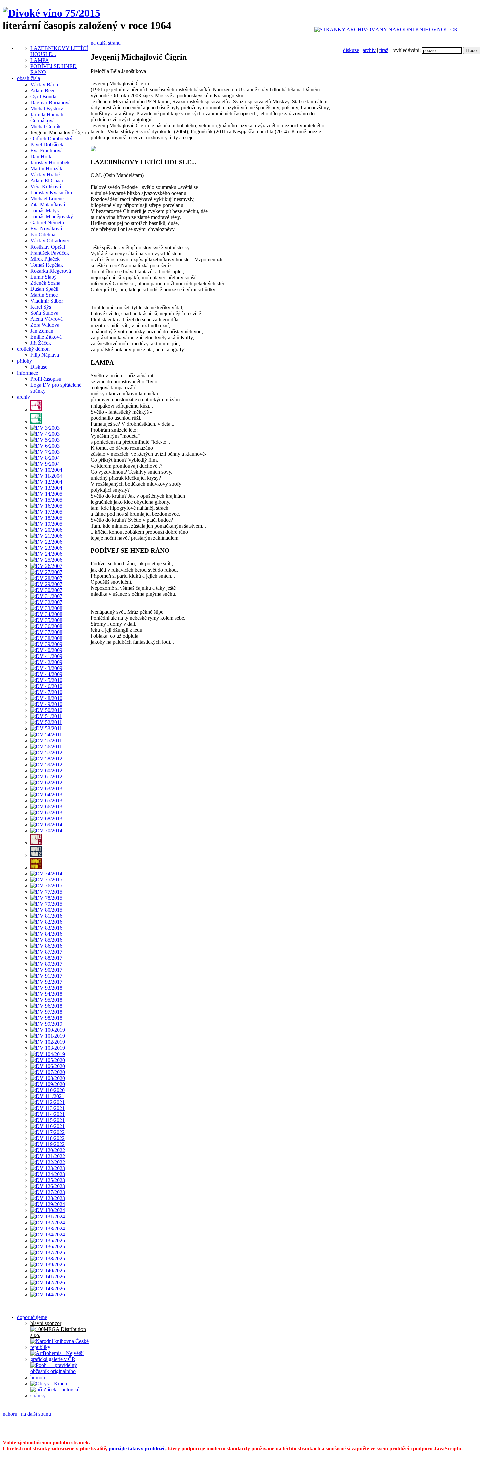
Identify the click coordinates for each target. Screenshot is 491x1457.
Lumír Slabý (43, 277)
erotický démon (33, 349)
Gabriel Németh (47, 222)
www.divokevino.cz (433, 1425)
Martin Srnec (44, 295)
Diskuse (38, 367)
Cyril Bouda (43, 96)
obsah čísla (28, 78)
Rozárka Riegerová (50, 271)
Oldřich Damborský (51, 138)
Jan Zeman (41, 331)
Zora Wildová (44, 325)
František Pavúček (49, 253)
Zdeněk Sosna (45, 283)
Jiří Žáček (40, 343)
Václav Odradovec (50, 241)
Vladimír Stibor (46, 301)
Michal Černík (45, 126)
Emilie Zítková (46, 337)
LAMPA (39, 60)
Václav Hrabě (45, 174)
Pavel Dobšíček (46, 144)
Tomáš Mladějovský (51, 216)
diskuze (351, 50)
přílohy (24, 361)
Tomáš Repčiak (46, 265)
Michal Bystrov (46, 108)
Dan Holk (40, 156)
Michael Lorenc (47, 198)
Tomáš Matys (44, 210)
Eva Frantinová (46, 150)
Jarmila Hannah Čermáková (46, 117)
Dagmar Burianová (50, 102)
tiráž (383, 50)
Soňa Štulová (44, 313)
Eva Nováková (46, 228)
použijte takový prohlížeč (137, 1448)
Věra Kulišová (45, 186)
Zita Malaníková (47, 204)
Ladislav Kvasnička (51, 192)
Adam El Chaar (46, 180)
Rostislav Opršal (47, 247)
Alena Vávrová (46, 319)
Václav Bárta (44, 84)
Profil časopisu (45, 379)
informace (27, 373)
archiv (369, 50)
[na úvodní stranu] (51, 13)
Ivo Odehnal (43, 234)
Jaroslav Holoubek (50, 162)
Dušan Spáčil (44, 289)
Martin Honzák (46, 168)
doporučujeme (32, 1317)
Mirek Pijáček (45, 259)
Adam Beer (42, 90)
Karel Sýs (40, 307)
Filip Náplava (44, 355)
